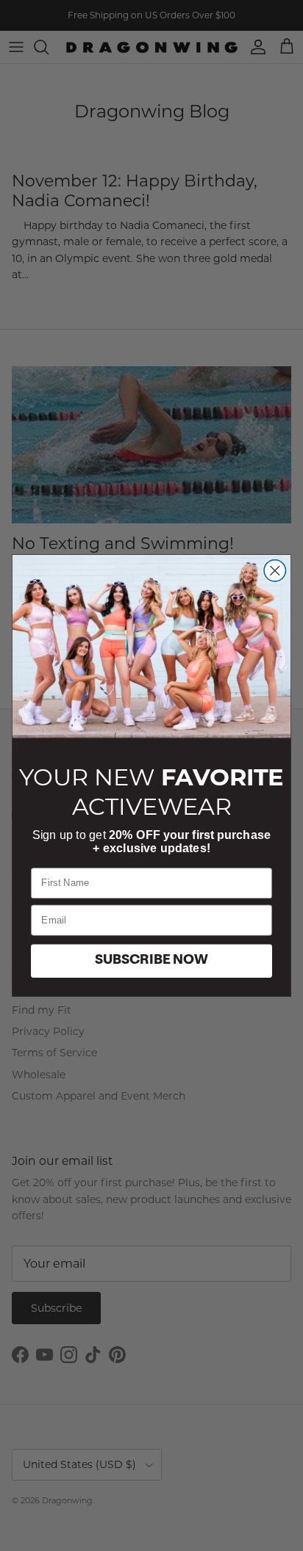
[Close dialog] (274, 570)
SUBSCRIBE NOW (151, 960)
